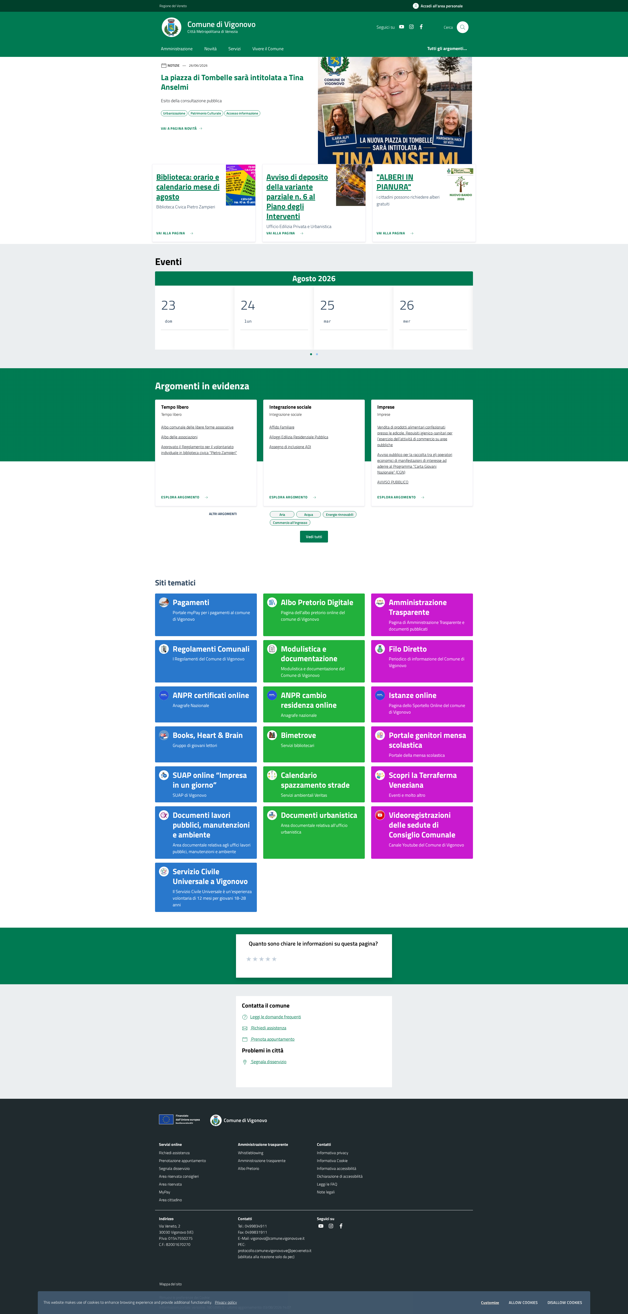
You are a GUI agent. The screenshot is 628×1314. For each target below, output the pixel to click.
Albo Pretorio (248, 1168)
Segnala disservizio (174, 1168)
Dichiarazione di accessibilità (340, 1176)
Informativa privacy (332, 1153)
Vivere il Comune (268, 48)
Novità (210, 48)
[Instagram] (409, 27)
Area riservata (170, 1184)
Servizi (234, 48)
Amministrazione (177, 48)
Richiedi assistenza (174, 1153)
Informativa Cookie (332, 1160)
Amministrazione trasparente (262, 1160)
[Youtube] (400, 27)
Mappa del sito (170, 1284)
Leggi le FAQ (327, 1184)
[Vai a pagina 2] (317, 354)
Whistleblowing (250, 1153)
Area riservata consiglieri (179, 1176)
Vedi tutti (314, 537)
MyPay (164, 1192)
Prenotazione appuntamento (182, 1160)
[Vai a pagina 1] (311, 354)
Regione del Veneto (173, 5)
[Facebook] (419, 27)
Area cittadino (170, 1200)
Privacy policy (226, 1302)
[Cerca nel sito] (463, 27)
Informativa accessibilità (336, 1168)
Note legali (326, 1192)
